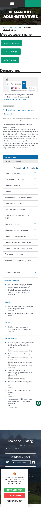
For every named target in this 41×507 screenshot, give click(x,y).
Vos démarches (15, 27)
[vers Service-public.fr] (23, 89)
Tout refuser (14, 495)
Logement (22, 95)
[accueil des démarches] (20, 79)
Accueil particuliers (10, 95)
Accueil (5, 27)
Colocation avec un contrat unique (19, 354)
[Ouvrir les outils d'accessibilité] (38, 403)
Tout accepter (14, 490)
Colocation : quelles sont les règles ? (15, 99)
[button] (12, 3)
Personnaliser (14, 501)
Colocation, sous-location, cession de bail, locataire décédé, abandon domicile (21, 345)
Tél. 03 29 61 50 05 (12, 448)
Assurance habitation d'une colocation (21, 313)
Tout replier (18, 168)
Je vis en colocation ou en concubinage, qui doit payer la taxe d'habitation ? (20, 373)
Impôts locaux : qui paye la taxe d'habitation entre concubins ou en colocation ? (19, 292)
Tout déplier (31, 168)
